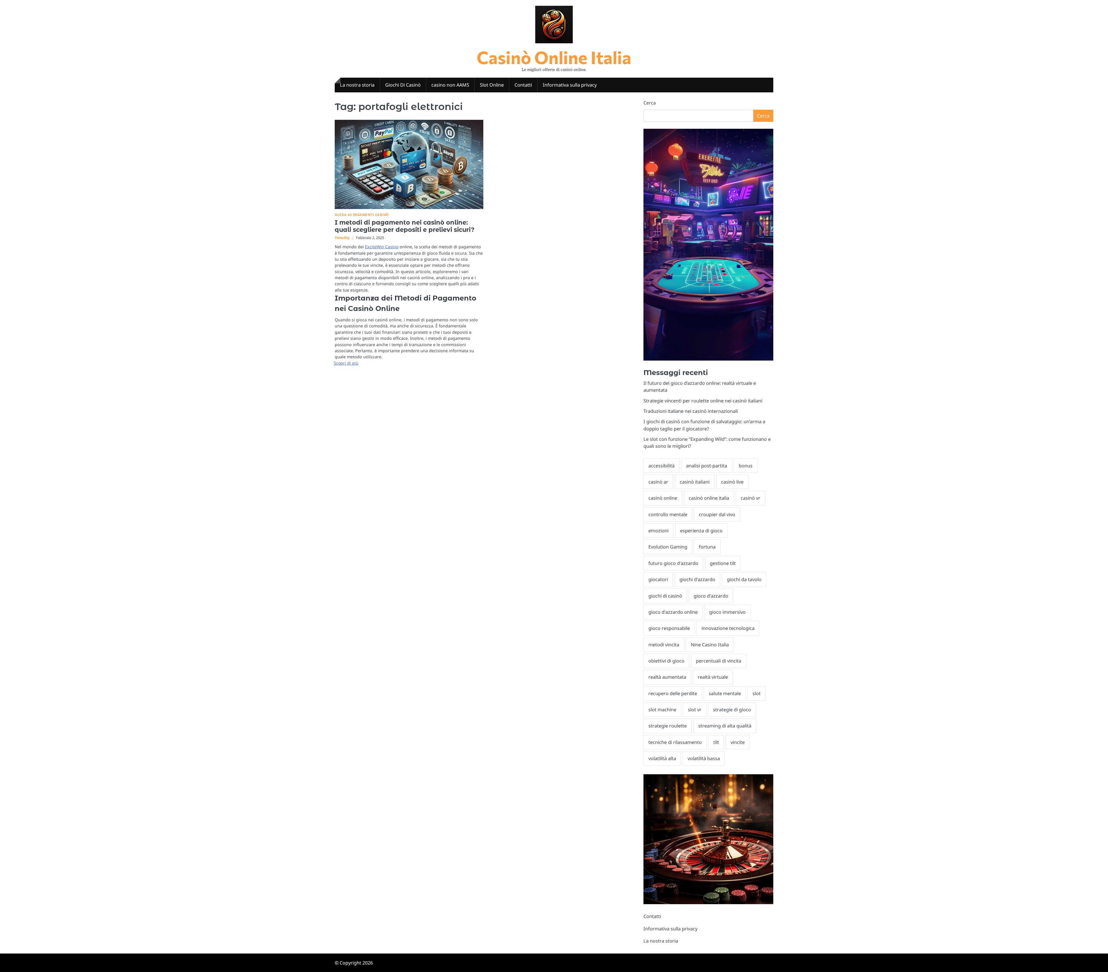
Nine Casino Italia (710, 644)
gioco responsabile (669, 628)
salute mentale (725, 693)
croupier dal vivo (717, 514)
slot (757, 693)
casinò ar (658, 482)
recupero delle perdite (672, 693)
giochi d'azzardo (697, 579)
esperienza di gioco (701, 530)
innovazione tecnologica (728, 628)
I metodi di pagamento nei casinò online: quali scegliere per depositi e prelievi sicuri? (404, 226)
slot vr (694, 709)
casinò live (732, 482)
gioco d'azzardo (711, 596)
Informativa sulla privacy (570, 85)
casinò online (662, 498)
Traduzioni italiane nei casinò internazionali (690, 411)
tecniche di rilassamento (675, 742)
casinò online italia (709, 498)
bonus (746, 465)
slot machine (662, 709)
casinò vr (750, 498)
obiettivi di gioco (666, 661)
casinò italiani (695, 482)
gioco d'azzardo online (673, 612)
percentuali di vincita (718, 661)
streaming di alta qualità (724, 726)
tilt (716, 742)
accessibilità (661, 465)
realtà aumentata (667, 677)
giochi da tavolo (744, 579)
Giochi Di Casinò (403, 85)
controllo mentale (667, 514)
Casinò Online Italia (554, 57)
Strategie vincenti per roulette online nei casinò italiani (702, 401)
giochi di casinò (665, 596)
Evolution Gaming (667, 547)
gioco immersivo (727, 612)
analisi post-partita (706, 465)
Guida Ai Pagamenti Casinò (362, 214)
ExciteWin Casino (381, 246)
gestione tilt (723, 563)
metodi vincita (663, 644)
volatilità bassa (704, 758)
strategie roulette (667, 726)
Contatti (523, 85)
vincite (738, 742)
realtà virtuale (713, 677)
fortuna (707, 547)
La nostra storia (357, 85)
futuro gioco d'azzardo (673, 563)
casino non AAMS (450, 85)
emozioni (658, 530)
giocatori (658, 579)
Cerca (649, 103)
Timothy (342, 237)
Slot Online (492, 85)
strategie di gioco (732, 709)
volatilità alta (662, 758)
